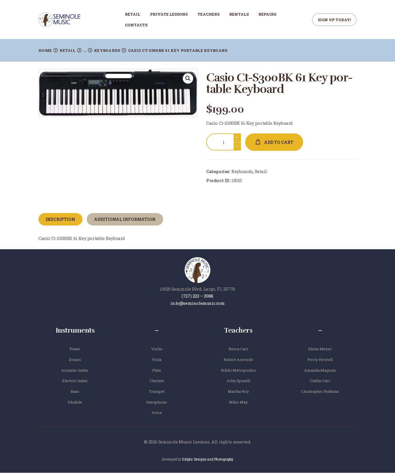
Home (45, 50)
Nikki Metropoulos (238, 370)
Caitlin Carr (320, 380)
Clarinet (156, 380)
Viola (156, 359)
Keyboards (107, 50)
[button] (188, 78)
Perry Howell (320, 359)
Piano (75, 348)
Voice (157, 412)
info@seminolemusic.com (197, 303)
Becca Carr (238, 348)
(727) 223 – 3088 (197, 296)
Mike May (238, 402)
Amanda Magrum (320, 370)
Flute (156, 370)
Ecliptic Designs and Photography (207, 459)
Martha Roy (238, 391)
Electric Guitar (75, 380)
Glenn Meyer (320, 348)
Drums (75, 359)
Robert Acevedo (238, 359)
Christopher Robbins (320, 391)
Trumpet (157, 391)
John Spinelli (238, 380)
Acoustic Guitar (74, 370)
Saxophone (156, 402)
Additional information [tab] (125, 219)
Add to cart (278, 142)
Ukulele (75, 402)
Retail (67, 50)
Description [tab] (60, 219)
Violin (156, 348)
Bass (75, 391)
